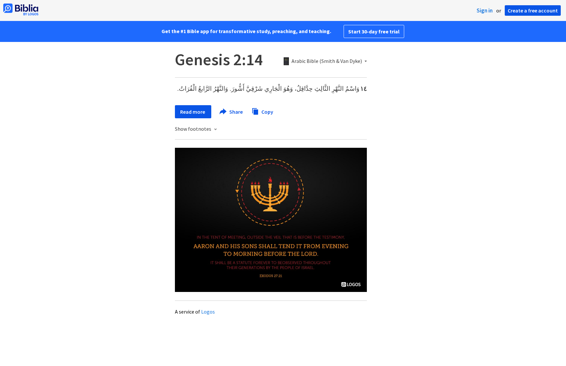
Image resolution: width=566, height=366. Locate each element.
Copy (266, 111)
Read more (193, 111)
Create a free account (533, 10)
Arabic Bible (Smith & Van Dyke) (327, 61)
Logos (208, 311)
